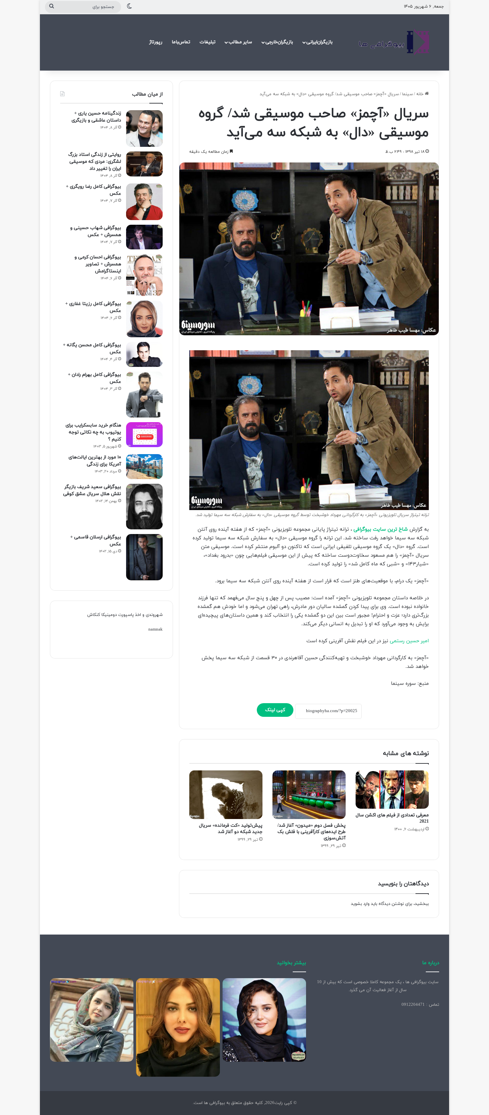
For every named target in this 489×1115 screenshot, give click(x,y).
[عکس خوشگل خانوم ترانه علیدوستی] (91, 1020)
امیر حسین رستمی (409, 641)
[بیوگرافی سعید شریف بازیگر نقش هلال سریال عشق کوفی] (144, 507)
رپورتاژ (155, 42)
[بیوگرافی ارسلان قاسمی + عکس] (144, 557)
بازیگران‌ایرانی (319, 42)
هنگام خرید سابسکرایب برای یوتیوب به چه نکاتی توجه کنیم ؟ (93, 432)
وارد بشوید (360, 904)
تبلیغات (208, 42)
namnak (155, 630)
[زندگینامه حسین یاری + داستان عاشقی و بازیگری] (144, 128)
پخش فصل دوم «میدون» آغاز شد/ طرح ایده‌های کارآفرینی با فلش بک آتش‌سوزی (311, 831)
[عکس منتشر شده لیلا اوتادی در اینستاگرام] (178, 1027)
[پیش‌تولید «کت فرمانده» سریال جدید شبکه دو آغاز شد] (225, 794)
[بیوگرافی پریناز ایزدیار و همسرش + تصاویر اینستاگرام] (264, 1020)
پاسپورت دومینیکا (117, 615)
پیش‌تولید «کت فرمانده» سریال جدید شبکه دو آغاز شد (230, 828)
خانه (420, 94)
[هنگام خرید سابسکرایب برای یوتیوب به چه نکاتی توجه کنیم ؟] (144, 434)
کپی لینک (275, 710)
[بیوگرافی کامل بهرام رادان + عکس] (144, 395)
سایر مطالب (240, 42)
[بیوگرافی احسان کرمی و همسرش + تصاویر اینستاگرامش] (144, 275)
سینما (407, 94)
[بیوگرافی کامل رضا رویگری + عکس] (144, 201)
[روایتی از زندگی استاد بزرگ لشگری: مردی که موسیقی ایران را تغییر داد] (144, 163)
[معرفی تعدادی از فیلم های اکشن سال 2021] (392, 789)
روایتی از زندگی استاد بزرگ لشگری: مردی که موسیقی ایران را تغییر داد (94, 161)
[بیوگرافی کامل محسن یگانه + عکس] (144, 354)
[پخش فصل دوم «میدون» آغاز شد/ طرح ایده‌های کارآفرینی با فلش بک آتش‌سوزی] (309, 794)
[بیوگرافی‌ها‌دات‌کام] (394, 42)
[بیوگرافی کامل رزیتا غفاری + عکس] (144, 319)
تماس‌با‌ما (181, 42)
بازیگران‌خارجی (279, 42)
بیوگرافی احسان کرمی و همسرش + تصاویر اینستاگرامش (98, 264)
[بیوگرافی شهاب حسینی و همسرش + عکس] (144, 237)
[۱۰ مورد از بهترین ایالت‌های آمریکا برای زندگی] (144, 466)
